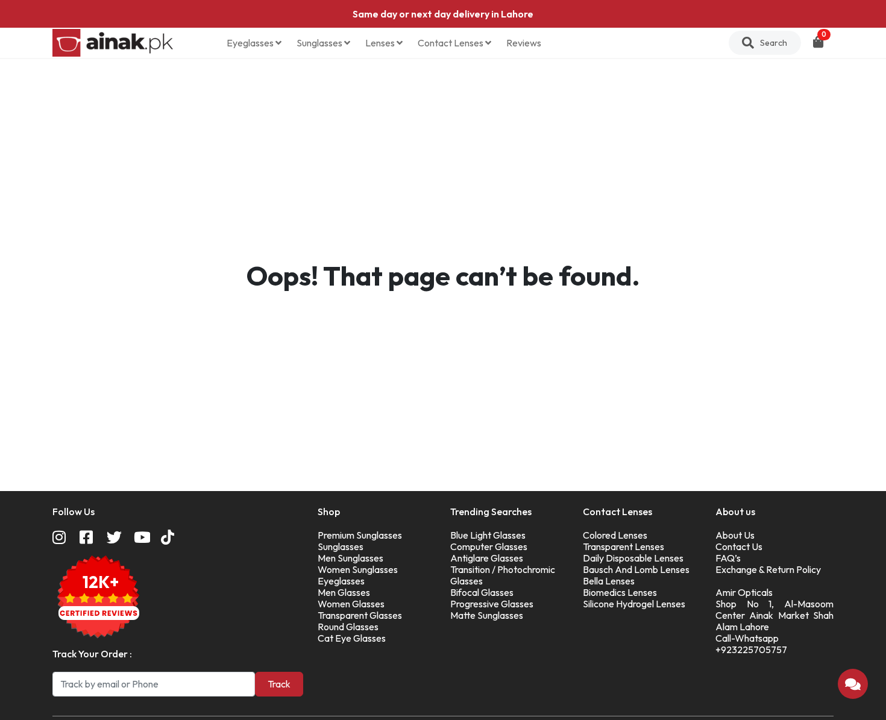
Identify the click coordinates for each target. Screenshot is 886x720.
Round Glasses (348, 627)
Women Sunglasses (358, 569)
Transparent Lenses (623, 546)
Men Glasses (344, 592)
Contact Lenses (451, 43)
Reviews (523, 43)
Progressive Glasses (491, 604)
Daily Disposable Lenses (633, 558)
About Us (735, 535)
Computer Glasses (488, 546)
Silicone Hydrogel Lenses (634, 604)
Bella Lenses (609, 581)
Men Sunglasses (350, 558)
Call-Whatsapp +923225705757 (751, 644)
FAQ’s (728, 558)
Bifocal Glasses (482, 592)
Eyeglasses (251, 43)
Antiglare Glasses (486, 558)
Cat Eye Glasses (352, 638)
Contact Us (738, 546)
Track (279, 684)
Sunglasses (320, 43)
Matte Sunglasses (486, 615)
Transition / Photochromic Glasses (502, 575)
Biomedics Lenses (620, 592)
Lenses (381, 43)
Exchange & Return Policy (768, 569)
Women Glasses (351, 604)
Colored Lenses (615, 535)
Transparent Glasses (360, 615)
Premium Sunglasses (360, 535)
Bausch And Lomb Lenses (636, 569)
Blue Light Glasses (488, 535)
